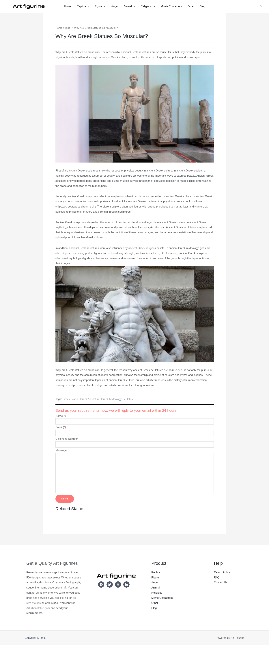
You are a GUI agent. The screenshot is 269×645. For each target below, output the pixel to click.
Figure (98, 6)
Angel (114, 6)
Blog (202, 6)
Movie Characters (171, 6)
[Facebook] (101, 584)
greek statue (71, 399)
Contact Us (220, 582)
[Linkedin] (126, 584)
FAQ (216, 577)
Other (191, 6)
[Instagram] (118, 584)
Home (67, 6)
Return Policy (222, 572)
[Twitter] (110, 584)
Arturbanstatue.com (38, 608)
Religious (146, 6)
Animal (128, 6)
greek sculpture (90, 399)
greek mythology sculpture (117, 399)
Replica (81, 6)
